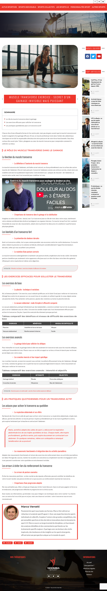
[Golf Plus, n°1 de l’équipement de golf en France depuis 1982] (86, 86)
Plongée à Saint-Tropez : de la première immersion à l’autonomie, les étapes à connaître (96, 167)
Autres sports (98, 7)
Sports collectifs (46, 7)
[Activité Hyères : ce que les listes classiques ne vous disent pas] (86, 106)
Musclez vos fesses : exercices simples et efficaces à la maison (28, 268)
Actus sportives (9, 7)
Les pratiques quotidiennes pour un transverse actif (23, 126)
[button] (7, 542)
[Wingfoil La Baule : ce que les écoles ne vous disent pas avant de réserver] (86, 148)
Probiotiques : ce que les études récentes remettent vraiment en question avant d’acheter (96, 192)
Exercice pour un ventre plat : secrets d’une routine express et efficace (31, 391)
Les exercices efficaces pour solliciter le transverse (23, 122)
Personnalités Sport (80, 7)
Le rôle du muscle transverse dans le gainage (21, 119)
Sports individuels (27, 7)
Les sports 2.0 (62, 7)
